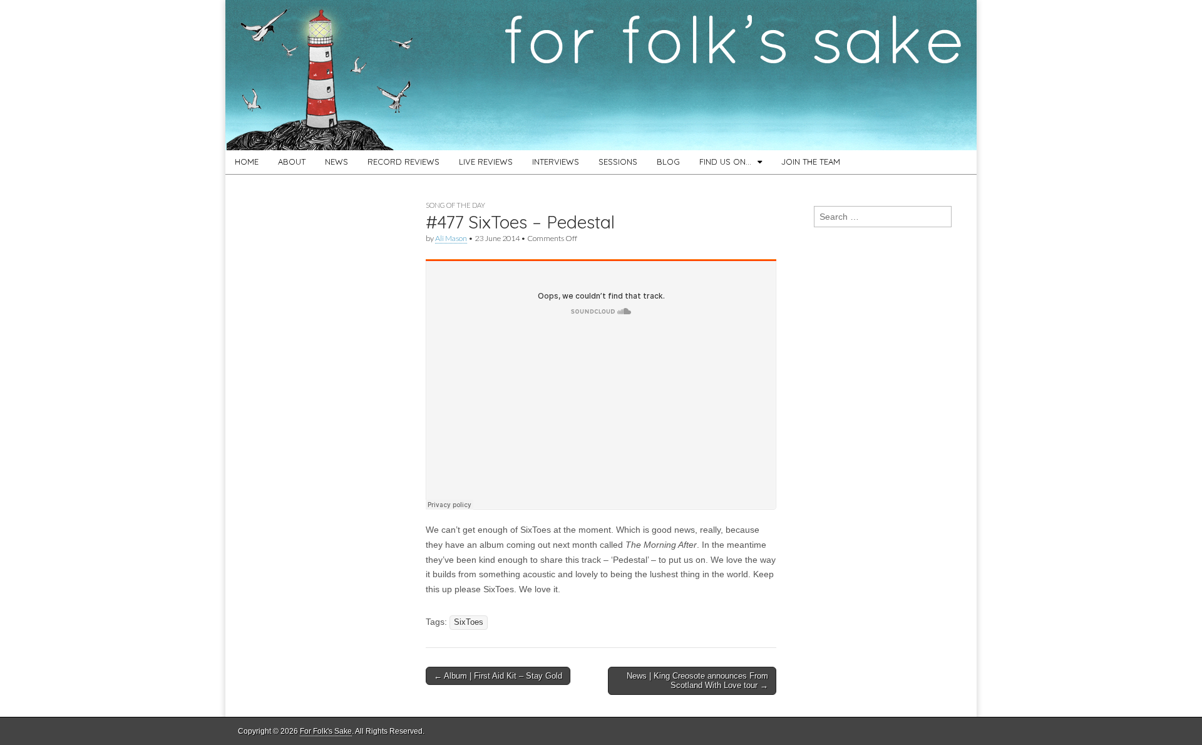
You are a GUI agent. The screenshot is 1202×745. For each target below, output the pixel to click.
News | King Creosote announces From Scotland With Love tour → (697, 681)
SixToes (468, 622)
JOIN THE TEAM (810, 162)
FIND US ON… (725, 162)
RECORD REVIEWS (403, 162)
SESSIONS (617, 162)
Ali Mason (451, 238)
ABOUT (292, 162)
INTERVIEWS (555, 162)
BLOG (668, 162)
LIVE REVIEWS (486, 162)
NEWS (336, 162)
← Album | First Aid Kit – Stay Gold (498, 676)
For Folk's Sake (326, 731)
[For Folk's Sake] (601, 75)
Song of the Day (455, 205)
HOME (247, 162)
